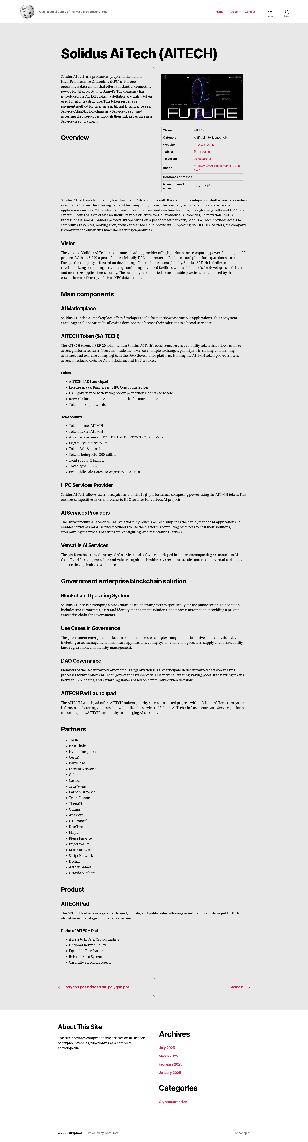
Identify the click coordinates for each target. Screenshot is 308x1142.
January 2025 (170, 1073)
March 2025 (168, 1056)
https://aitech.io (204, 144)
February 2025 (170, 1064)
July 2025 (167, 1048)
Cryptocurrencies (173, 1102)
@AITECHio (202, 151)
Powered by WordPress (103, 1133)
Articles (232, 11)
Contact (250, 11)
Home (219, 11)
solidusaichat (202, 158)
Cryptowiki (76, 1133)
